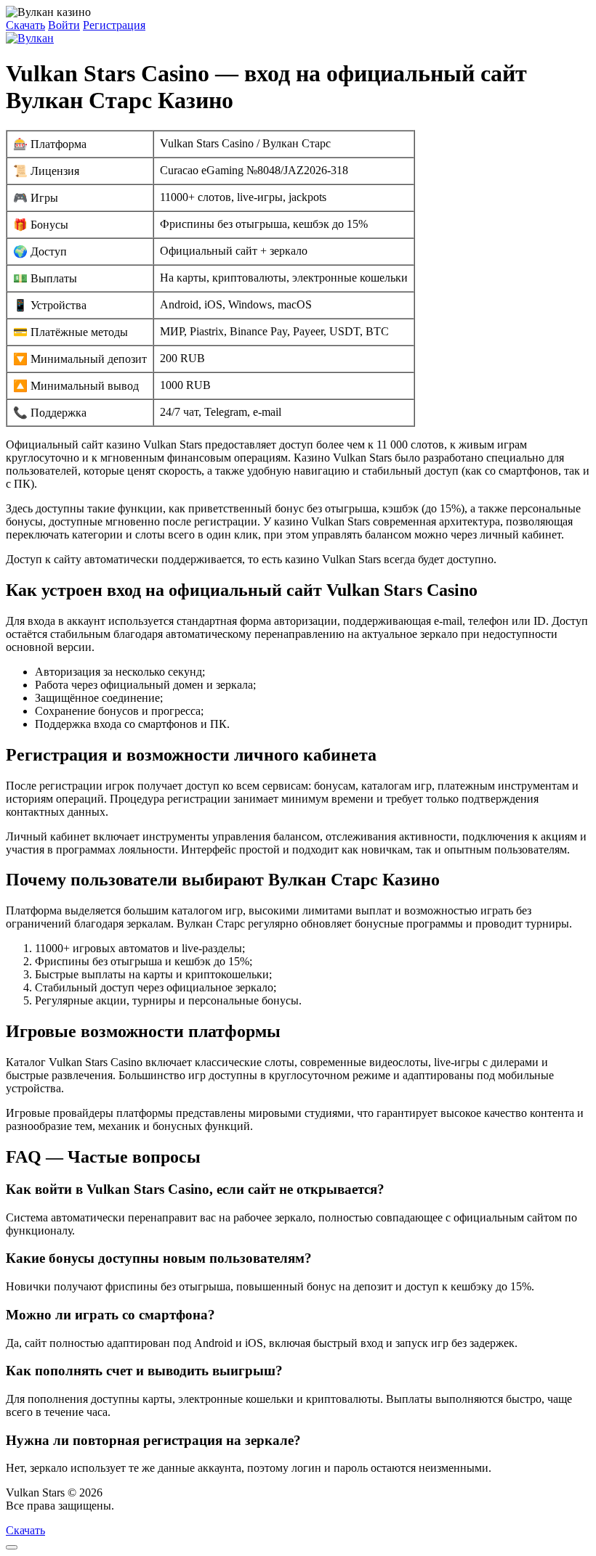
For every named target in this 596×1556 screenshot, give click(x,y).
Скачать (25, 25)
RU (125, 1505)
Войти (64, 25)
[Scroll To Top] (11, 1547)
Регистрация (114, 25)
